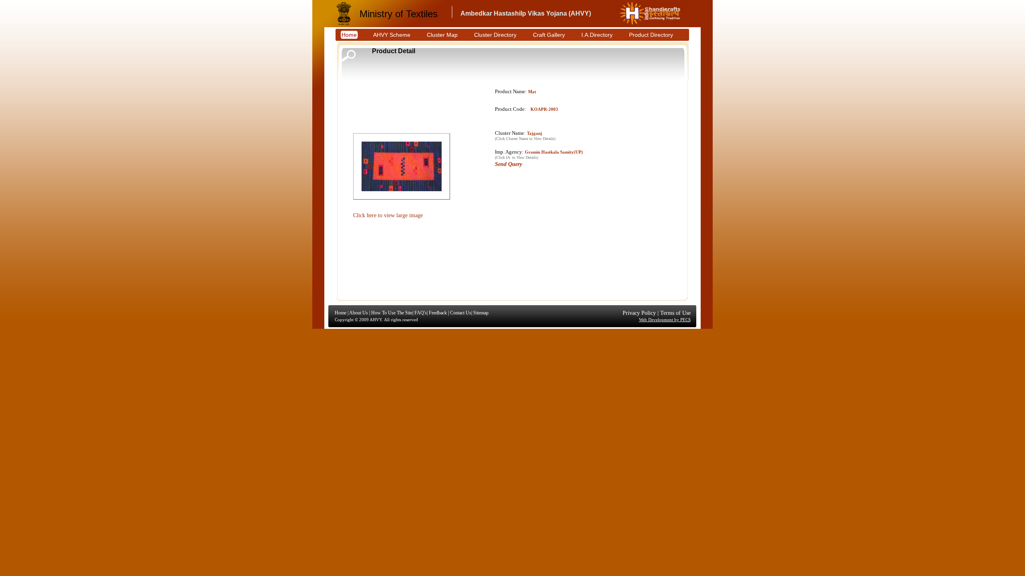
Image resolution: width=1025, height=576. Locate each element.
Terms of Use (675, 313)
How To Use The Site (391, 313)
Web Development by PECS (665, 319)
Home (340, 313)
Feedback (438, 313)
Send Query (508, 164)
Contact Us (460, 313)
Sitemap (480, 313)
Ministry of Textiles (399, 13)
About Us (358, 313)
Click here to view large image (388, 215)
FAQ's (420, 313)
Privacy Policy (639, 313)
